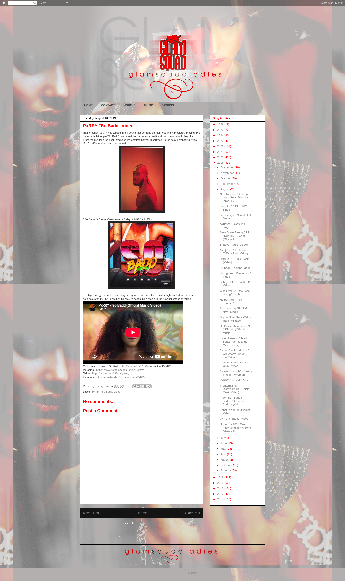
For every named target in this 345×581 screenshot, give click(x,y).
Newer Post (91, 513)
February (227, 465)
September (228, 183)
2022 (220, 146)
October (226, 178)
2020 (220, 157)
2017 (220, 482)
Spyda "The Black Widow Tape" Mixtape (235, 319)
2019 (220, 162)
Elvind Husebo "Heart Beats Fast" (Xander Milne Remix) (234, 342)
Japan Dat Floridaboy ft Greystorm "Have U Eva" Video (234, 354)
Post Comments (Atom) (149, 523)
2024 (220, 135)
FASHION (168, 105)
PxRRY (96, 391)
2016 (220, 488)
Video (117, 391)
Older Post (192, 513)
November (228, 172)
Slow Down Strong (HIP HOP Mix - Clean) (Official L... (234, 236)
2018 (220, 477)
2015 (220, 493)
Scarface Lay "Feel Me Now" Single (234, 310)
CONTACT (108, 105)
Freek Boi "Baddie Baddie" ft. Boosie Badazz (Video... (232, 401)
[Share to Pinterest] (150, 386)
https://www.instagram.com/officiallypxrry (120, 369)
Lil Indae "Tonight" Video (235, 267)
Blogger (192, 572)
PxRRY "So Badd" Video (235, 380)
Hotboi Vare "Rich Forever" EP (231, 301)
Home (142, 513)
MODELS (129, 105)
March (225, 459)
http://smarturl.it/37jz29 (134, 366)
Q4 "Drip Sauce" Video (234, 418)
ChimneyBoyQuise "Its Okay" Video (234, 364)
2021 (220, 151)
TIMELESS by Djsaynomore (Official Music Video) (235, 389)
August (225, 189)
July (223, 437)
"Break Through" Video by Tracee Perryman (236, 373)
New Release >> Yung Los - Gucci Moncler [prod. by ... (234, 197)
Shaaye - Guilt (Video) (234, 244)
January (226, 470)
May (224, 448)
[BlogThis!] (138, 386)
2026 (220, 124)
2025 (220, 129)
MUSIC (148, 105)
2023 (220, 140)
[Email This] (134, 386)
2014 (220, 499)
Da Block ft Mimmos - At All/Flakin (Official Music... (235, 329)
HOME (88, 105)
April (224, 454)
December (228, 167)
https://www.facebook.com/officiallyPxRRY (121, 377)
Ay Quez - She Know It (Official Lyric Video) (234, 251)
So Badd (107, 391)
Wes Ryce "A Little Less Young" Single (235, 292)
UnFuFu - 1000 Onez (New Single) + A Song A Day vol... (235, 428)
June (224, 443)
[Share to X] (142, 386)
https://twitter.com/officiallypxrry (110, 373)
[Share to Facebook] (146, 386)
